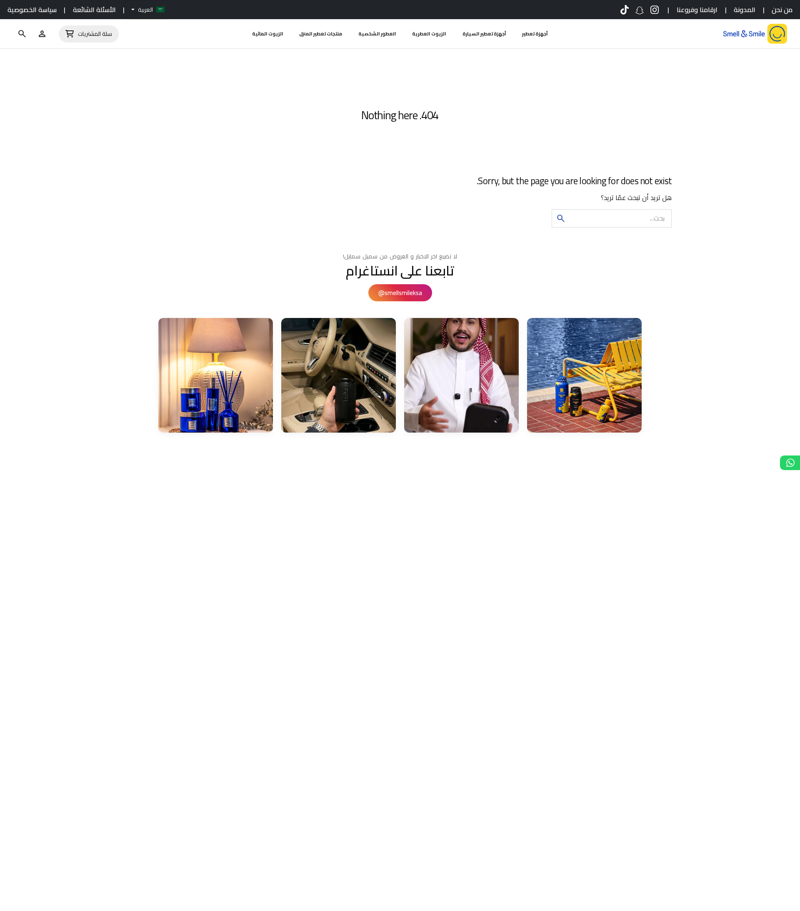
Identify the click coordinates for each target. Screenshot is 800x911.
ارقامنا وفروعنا (697, 9)
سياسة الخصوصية (32, 9)
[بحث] (22, 34)
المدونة (744, 9)
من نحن (782, 9)
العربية (145, 10)
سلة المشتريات (95, 34)
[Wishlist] (42, 34)
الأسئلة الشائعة (94, 9)
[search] (561, 218)
